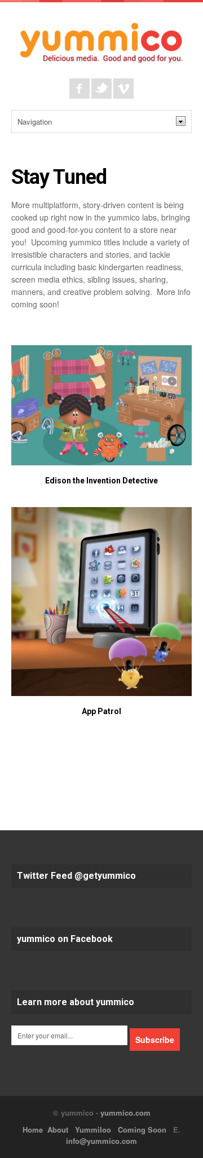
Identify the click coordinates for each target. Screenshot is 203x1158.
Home (33, 1129)
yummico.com (125, 1112)
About (57, 1129)
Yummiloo (93, 1129)
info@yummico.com (101, 1140)
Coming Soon (142, 1129)
